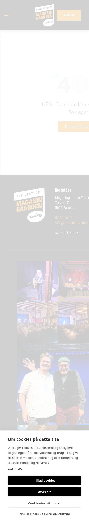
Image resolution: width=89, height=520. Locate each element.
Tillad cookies (44, 480)
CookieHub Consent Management (51, 513)
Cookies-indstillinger (44, 503)
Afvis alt (44, 492)
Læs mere (15, 468)
